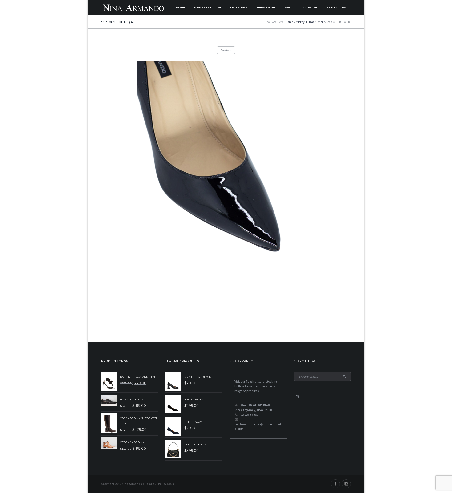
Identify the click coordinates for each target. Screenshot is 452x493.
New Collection (207, 7)
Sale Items (238, 7)
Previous (226, 50)
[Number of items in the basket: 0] (297, 396)
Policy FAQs (166, 483)
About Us (310, 7)
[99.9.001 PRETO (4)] (226, 190)
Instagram (346, 483)
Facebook (335, 483)
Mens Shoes (266, 7)
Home (180, 7)
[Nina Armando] (133, 7)
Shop (289, 7)
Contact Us (336, 7)
